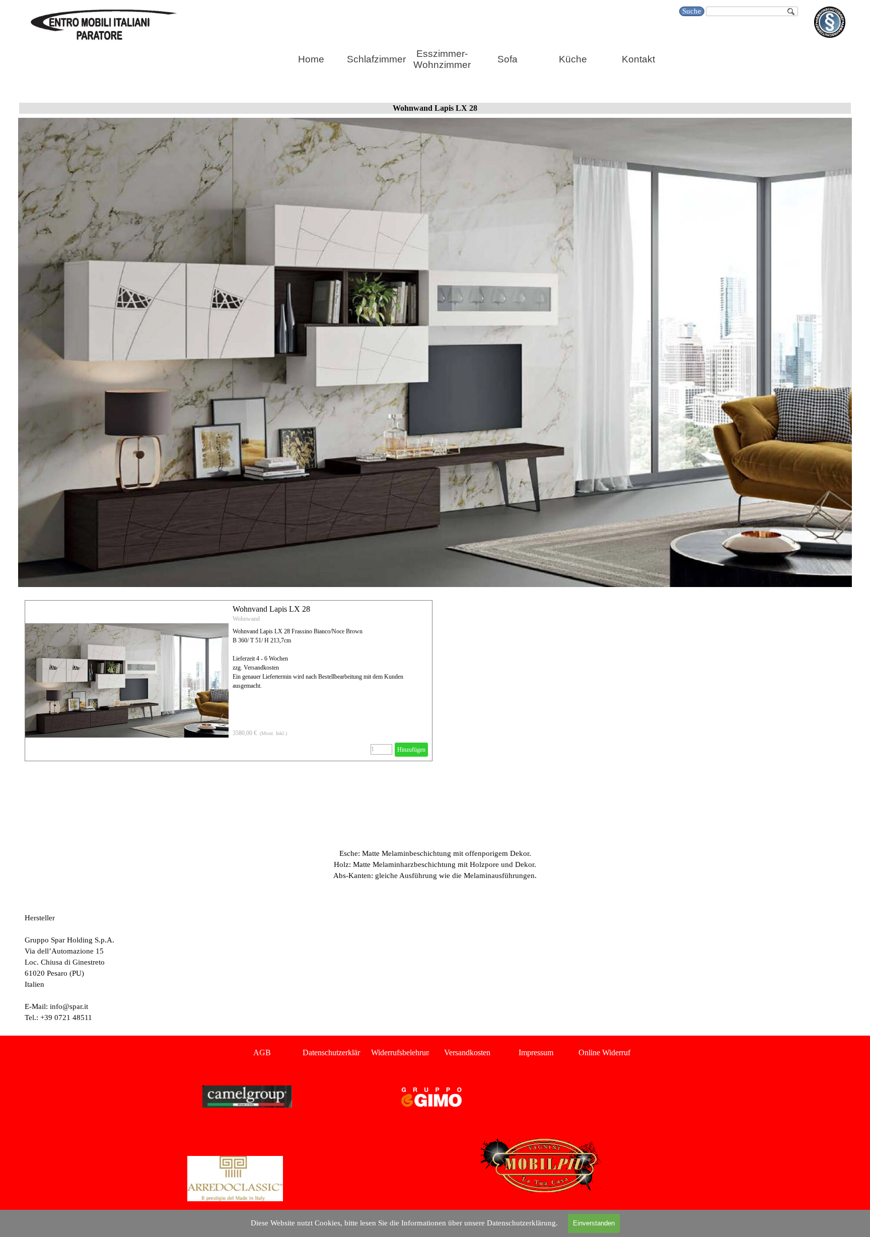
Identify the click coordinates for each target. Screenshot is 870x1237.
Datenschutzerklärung (337, 1052)
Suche (691, 11)
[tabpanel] (435, 836)
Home (311, 59)
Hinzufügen (411, 749)
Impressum (536, 1052)
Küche (573, 59)
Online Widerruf (604, 1052)
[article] (228, 680)
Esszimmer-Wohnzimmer (442, 59)
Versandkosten (467, 1052)
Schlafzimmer (376, 59)
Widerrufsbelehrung (402, 1052)
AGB (262, 1052)
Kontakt (638, 59)
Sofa (507, 59)
